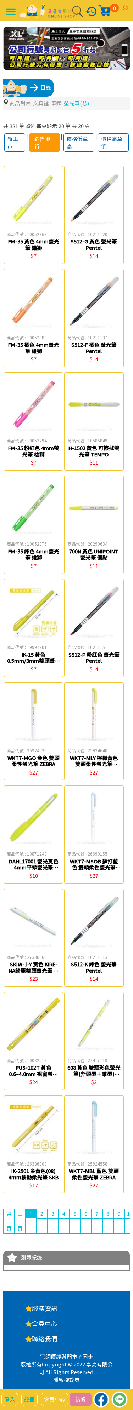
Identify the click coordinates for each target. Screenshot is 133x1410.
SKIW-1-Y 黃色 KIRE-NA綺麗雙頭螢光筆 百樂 (34, 970)
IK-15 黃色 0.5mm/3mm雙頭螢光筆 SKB (33, 661)
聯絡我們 (44, 1338)
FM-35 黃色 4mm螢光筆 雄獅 (33, 244)
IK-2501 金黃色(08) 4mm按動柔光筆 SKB (34, 1174)
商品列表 (20, 103)
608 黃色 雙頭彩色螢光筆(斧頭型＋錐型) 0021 (94, 1073)
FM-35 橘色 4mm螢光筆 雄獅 (33, 348)
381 (14, 126)
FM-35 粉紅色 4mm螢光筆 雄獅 (33, 451)
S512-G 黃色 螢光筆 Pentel (94, 244)
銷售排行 (42, 142)
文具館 (41, 103)
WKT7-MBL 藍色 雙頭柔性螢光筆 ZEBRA (94, 1174)
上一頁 (20, 1221)
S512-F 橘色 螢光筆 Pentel (94, 348)
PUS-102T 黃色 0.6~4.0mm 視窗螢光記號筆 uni (33, 1073)
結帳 (80, 1399)
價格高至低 (111, 142)
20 (61, 126)
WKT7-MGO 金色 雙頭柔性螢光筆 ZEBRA (33, 761)
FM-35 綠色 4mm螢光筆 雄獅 (33, 554)
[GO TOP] (122, 1366)
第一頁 (9, 1221)
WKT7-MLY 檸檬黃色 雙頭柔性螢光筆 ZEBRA (94, 764)
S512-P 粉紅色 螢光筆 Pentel (94, 657)
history (91, 11)
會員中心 (54, 1399)
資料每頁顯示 (41, 126)
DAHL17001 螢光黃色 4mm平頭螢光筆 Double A (34, 867)
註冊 (29, 1399)
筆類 (56, 103)
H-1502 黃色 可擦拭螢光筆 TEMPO (94, 451)
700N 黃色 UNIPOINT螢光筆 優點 (93, 554)
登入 (10, 1399)
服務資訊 (44, 1308)
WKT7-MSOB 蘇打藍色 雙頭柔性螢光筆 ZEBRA (94, 867)
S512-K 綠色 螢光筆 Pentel (94, 967)
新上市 (12, 142)
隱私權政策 (66, 1379)
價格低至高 (77, 142)
